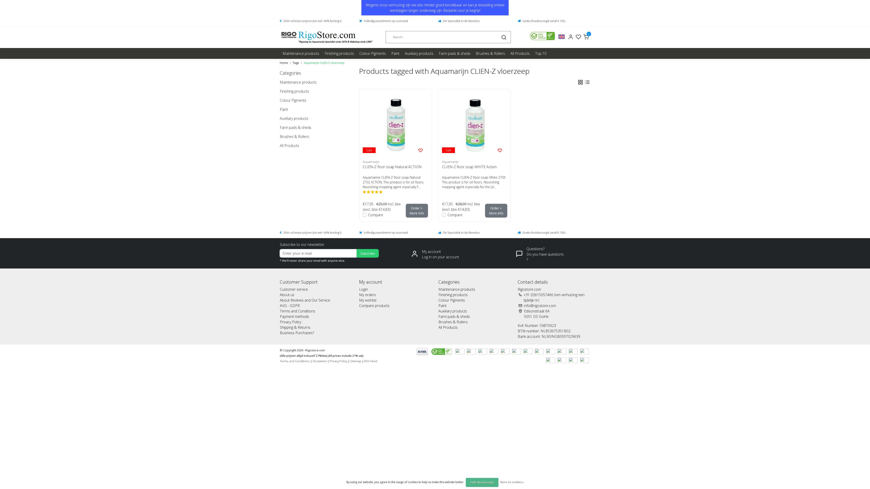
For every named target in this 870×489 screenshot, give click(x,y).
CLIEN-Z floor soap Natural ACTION (392, 166)
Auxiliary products (419, 53)
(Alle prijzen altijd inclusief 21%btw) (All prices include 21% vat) (321, 356)
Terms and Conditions (297, 311)
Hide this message (482, 482)
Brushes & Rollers (490, 53)
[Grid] (580, 82)
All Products (520, 53)
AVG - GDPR (290, 305)
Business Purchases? (297, 332)
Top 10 (540, 53)
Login (363, 289)
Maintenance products (301, 53)
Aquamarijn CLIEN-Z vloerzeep (324, 63)
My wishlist (368, 300)
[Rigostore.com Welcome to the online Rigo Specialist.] (327, 37)
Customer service (294, 289)
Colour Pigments (372, 53)
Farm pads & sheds (454, 53)
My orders (367, 294)
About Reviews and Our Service (305, 300)
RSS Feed (370, 361)
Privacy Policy (290, 321)
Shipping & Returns (295, 327)
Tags (296, 63)
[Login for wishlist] (420, 150)
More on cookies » (512, 482)
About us (287, 294)
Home (284, 63)
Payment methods (294, 316)
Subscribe (367, 253)
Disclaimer (320, 361)
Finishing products (339, 53)
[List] (587, 82)
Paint (395, 53)
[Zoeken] (503, 37)
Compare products (374, 305)
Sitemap (355, 361)
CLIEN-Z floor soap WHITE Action (469, 166)
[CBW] (442, 351)
